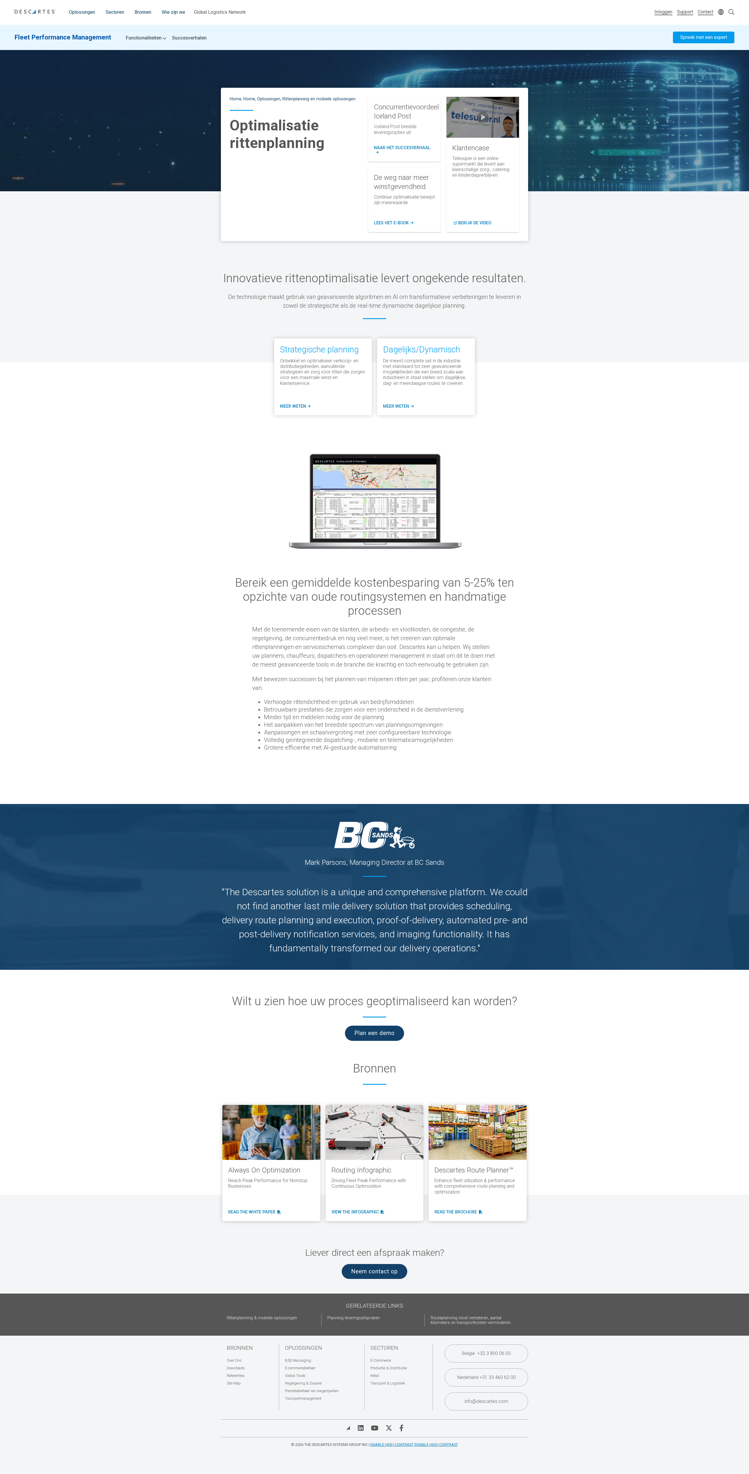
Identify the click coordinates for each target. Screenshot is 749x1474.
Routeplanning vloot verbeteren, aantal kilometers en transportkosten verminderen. (471, 1320)
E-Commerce (380, 1360)
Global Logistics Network (220, 12)
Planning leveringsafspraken (353, 1317)
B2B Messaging (298, 1360)
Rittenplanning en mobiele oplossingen (318, 99)
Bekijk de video (474, 223)
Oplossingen (82, 12)
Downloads (236, 1368)
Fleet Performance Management (63, 37)
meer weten (294, 406)
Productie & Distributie (388, 1368)
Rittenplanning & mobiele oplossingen (262, 1317)
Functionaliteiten (144, 38)
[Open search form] (731, 12)
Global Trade (295, 1375)
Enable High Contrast (391, 1444)
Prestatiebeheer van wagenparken (312, 1391)
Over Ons (234, 1360)
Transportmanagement (303, 1398)
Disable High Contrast (436, 1444)
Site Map (234, 1383)
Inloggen (663, 12)
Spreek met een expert (703, 37)
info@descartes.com (486, 1401)
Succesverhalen (189, 38)
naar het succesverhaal (404, 150)
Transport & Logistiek (387, 1383)
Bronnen (143, 12)
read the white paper (253, 1212)
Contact (705, 12)
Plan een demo (374, 1033)
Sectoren (115, 12)
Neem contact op (374, 1271)
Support (685, 12)
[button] (483, 117)
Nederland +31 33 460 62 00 (486, 1377)
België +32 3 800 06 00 (486, 1353)
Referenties (236, 1375)
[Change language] (721, 12)
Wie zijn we (173, 12)
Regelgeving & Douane (303, 1383)
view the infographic (356, 1212)
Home (235, 99)
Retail (374, 1375)
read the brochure (457, 1212)
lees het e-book (393, 223)
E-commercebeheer (300, 1368)
